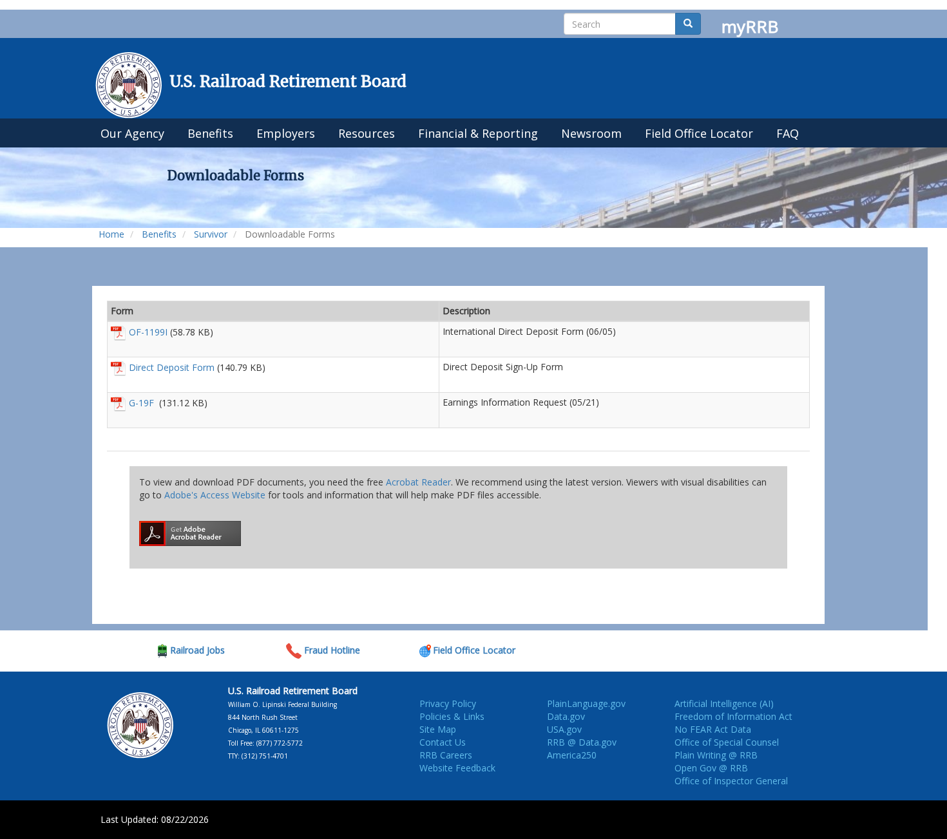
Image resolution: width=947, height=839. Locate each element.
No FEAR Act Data (712, 729)
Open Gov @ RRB (711, 768)
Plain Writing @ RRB (716, 755)
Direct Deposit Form (172, 367)
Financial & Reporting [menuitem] (478, 133)
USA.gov (564, 729)
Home (111, 234)
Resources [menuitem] (366, 133)
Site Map (437, 729)
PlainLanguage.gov (586, 703)
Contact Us (442, 742)
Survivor (210, 234)
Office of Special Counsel (726, 742)
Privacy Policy (447, 703)
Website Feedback (457, 768)
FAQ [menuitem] (787, 133)
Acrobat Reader (418, 482)
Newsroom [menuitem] (591, 133)
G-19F (143, 403)
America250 (572, 755)
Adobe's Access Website (214, 495)
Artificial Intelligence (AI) (724, 703)
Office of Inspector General (731, 781)
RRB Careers (445, 755)
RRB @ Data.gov (582, 742)
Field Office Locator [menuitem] (699, 133)
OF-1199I (148, 332)
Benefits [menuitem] (210, 133)
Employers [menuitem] (285, 133)
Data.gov (566, 716)
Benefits (159, 234)
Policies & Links (451, 716)
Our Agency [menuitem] (132, 133)
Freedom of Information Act (733, 716)
